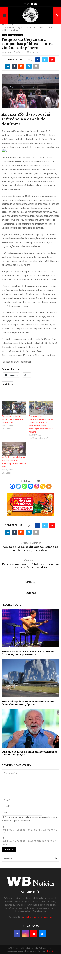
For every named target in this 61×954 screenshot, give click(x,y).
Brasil (4, 35)
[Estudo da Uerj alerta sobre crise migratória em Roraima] (14, 408)
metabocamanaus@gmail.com (37, 916)
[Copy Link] (43, 486)
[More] (49, 486)
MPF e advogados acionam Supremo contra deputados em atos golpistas (28, 703)
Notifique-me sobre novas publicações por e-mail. (29, 842)
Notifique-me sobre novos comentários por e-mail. (30, 831)
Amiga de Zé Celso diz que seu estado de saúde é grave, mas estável (30, 548)
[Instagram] (36, 486)
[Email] (42, 933)
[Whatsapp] (24, 486)
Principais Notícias (15, 35)
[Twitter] (18, 486)
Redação (8, 52)
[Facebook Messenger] (30, 486)
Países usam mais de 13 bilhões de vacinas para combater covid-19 (30, 565)
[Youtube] (33, 933)
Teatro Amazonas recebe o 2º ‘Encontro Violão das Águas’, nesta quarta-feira (30, 653)
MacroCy (50, 951)
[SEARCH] (56, 858)
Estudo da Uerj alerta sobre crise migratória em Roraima (12, 419)
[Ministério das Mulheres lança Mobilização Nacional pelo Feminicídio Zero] (14, 449)
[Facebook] (12, 486)
